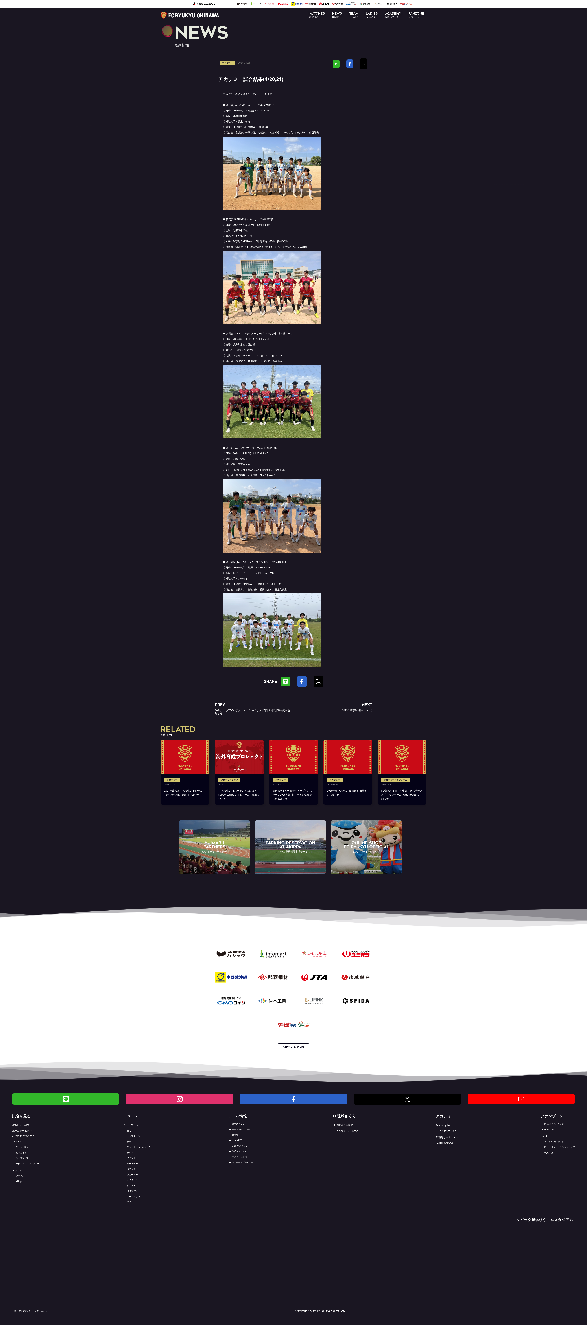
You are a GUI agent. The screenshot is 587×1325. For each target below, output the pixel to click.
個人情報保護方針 (22, 1311)
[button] (317, 15)
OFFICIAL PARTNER (293, 1047)
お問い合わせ (41, 1311)
